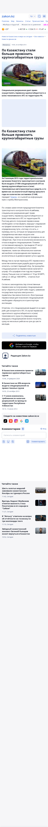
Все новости (39, 36)
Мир (12, 21)
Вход (44, 429)
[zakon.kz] (8, 16)
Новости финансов (9, 39)
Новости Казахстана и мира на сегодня (17, 36)
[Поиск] (39, 16)
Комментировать (38, 441)
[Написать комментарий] (24, 435)
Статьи (27, 21)
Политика (5, 21)
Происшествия (38, 21)
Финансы (19, 21)
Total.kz (13, 197)
